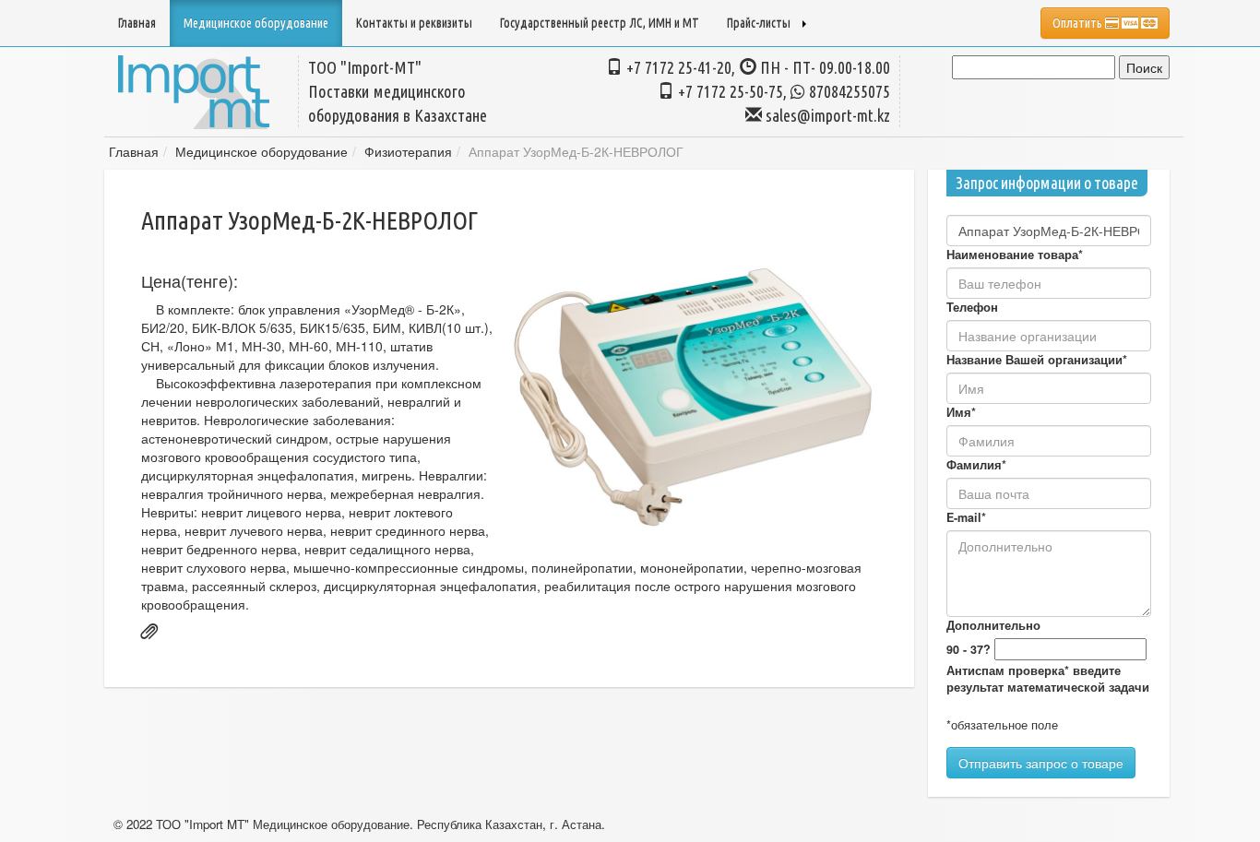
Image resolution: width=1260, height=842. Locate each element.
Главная (137, 23)
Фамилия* (976, 465)
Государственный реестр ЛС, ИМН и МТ (599, 23)
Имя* (961, 412)
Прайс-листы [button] (758, 23)
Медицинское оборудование (261, 151)
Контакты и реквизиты (414, 23)
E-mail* (966, 517)
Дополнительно (993, 625)
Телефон (972, 307)
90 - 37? (968, 649)
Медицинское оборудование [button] (256, 23)
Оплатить (1078, 23)
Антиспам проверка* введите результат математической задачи (1047, 678)
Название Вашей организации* (1036, 359)
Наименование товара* (1014, 254)
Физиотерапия (408, 151)
